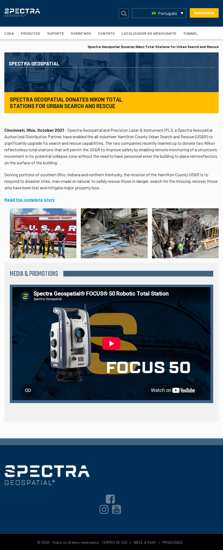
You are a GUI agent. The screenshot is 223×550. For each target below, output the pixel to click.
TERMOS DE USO (115, 542)
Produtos (30, 33)
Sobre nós (81, 33)
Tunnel (190, 33)
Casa (9, 33)
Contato (106, 33)
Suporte (55, 33)
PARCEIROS (204, 13)
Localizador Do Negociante (149, 33)
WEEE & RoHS (145, 542)
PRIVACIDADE (172, 542)
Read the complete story (29, 199)
